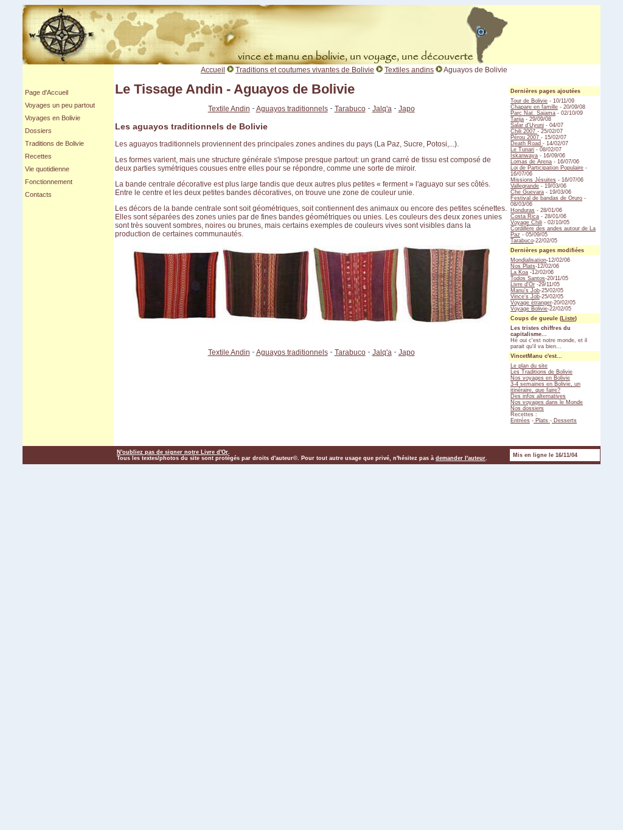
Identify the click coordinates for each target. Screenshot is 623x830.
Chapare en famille (534, 107)
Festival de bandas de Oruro (546, 198)
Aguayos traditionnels (292, 109)
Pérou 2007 (525, 137)
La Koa (519, 272)
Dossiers (38, 130)
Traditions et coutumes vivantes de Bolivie (304, 70)
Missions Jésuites (533, 180)
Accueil (213, 70)
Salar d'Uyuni (527, 125)
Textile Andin (229, 109)
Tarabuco (350, 109)
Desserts (564, 420)
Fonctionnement (48, 181)
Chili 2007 (523, 131)
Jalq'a (382, 109)
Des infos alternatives (538, 396)
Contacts (38, 194)
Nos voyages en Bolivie (540, 378)
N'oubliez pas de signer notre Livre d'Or (172, 452)
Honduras (522, 210)
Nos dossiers (527, 408)
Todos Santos (527, 278)
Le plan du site (529, 366)
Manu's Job (525, 290)
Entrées (520, 420)
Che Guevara (527, 192)
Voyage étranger (531, 303)
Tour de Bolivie (529, 101)
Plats (542, 420)
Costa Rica (524, 216)
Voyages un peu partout (60, 105)
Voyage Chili (526, 222)
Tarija (517, 119)
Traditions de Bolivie (54, 143)
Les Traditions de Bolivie (541, 372)
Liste (568, 318)
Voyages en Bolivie (52, 118)
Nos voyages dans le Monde (546, 402)
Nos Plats (522, 266)
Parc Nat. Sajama (532, 113)
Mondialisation (528, 260)
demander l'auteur (461, 458)
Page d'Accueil (46, 92)
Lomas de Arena (531, 162)
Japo (407, 109)
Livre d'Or (522, 284)
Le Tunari (522, 149)
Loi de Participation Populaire (546, 168)
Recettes (38, 156)
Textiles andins (409, 70)
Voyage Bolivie (529, 309)
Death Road (526, 143)
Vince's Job (525, 296)
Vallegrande (524, 186)
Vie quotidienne (47, 169)
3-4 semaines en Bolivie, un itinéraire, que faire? (545, 387)
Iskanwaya (524, 156)
